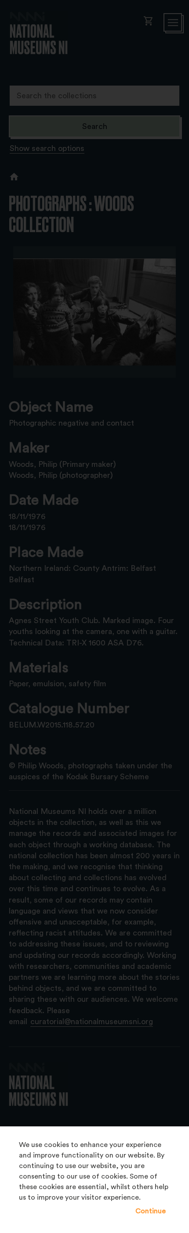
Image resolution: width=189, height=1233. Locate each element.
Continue (150, 1211)
